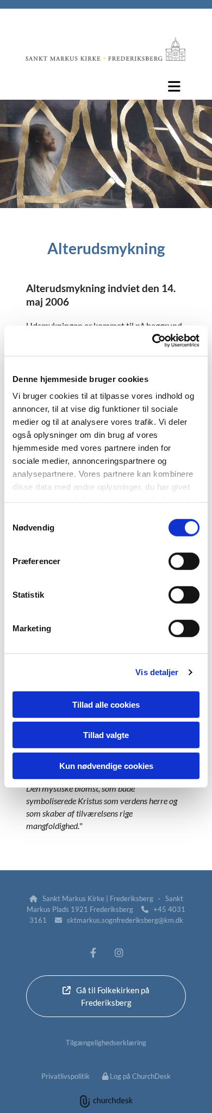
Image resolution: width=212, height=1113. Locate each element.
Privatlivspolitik (65, 1076)
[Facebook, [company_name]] (93, 952)
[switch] (184, 561)
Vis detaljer (156, 672)
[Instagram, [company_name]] (118, 952)
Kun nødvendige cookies (106, 765)
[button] (106, 86)
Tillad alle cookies (106, 704)
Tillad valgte (106, 735)
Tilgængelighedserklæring (106, 1042)
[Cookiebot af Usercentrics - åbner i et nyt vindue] (152, 341)
